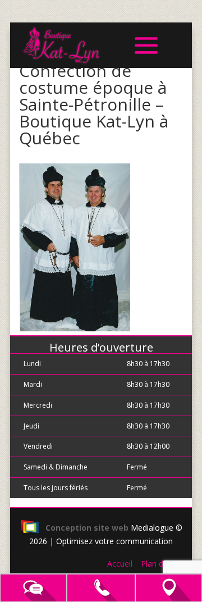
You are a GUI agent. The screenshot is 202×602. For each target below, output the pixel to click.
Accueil (119, 563)
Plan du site (162, 563)
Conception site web (86, 527)
